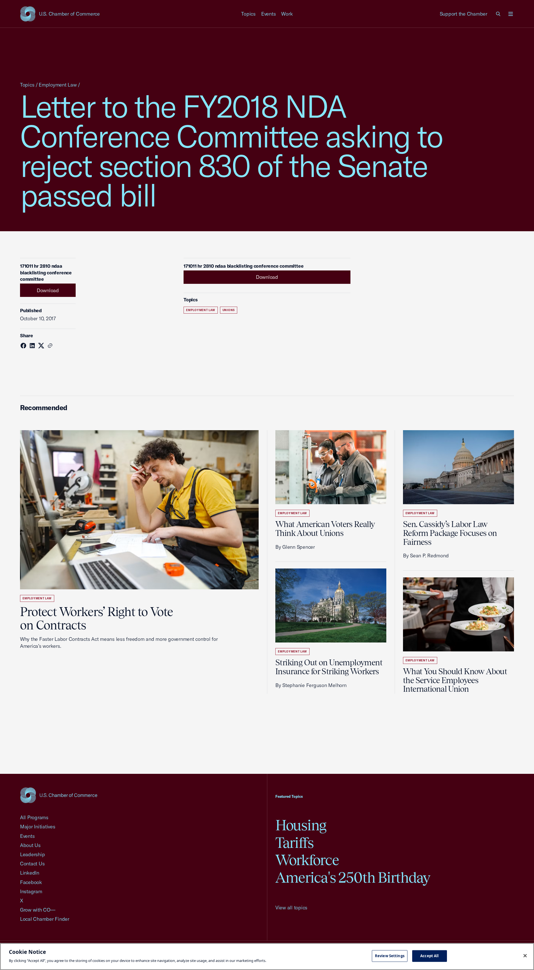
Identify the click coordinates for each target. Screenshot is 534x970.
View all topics (291, 907)
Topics (248, 14)
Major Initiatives (37, 826)
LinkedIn (29, 873)
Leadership (32, 854)
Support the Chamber (463, 14)
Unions (228, 310)
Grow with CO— (37, 910)
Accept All (429, 955)
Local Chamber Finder (44, 919)
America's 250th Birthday (352, 877)
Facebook (31, 882)
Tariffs (294, 842)
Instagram (31, 891)
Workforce (307, 859)
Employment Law (57, 85)
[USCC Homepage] (58, 795)
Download (48, 290)
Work (287, 14)
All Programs (34, 817)
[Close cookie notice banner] (525, 956)
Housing (300, 825)
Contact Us (32, 863)
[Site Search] (498, 14)
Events (268, 14)
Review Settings (389, 955)
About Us (30, 845)
